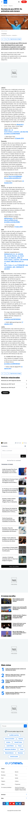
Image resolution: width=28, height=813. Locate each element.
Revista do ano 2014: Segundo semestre (11, 380)
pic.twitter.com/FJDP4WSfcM (12, 319)
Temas (2, 768)
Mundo (16, 772)
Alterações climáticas (10, 749)
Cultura (16, 781)
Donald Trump (18, 742)
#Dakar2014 (20, 124)
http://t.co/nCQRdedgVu (15, 176)
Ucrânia (8, 742)
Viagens (3, 781)
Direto (24, 1)
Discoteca (20, 753)
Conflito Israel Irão (14, 735)
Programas (17, 784)
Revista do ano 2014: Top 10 (8, 384)
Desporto (11, 5)
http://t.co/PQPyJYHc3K (11, 220)
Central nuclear (14, 756)
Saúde (16, 778)
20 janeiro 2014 (19, 138)
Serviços (3, 794)
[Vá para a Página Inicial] (5, 2)
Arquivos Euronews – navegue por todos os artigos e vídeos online (20, 789)
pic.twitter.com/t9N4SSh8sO (12, 363)
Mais (2, 798)
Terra (16, 775)
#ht (5, 178)
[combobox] (14, 725)
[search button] (25, 725)
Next (2, 778)
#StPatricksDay (8, 218)
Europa (3, 772)
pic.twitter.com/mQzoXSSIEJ (12, 222)
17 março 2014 (18, 226)
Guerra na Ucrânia (9, 738)
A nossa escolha (8, 596)
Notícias (5, 5)
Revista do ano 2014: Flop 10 (8, 387)
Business (3, 775)
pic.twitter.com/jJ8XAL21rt (13, 178)
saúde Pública (10, 745)
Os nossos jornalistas (6, 787)
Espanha (21, 738)
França (20, 745)
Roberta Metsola (9, 753)
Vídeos (2, 784)
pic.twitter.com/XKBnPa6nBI (12, 133)
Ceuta (21, 749)
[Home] (1, 5)
